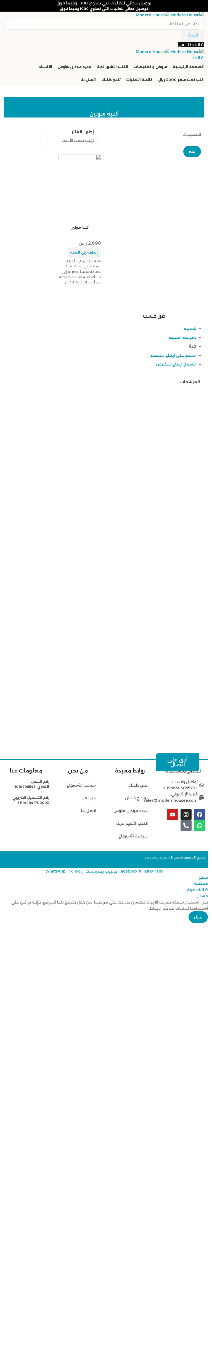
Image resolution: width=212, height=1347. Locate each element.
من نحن (88, 797)
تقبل (198, 1319)
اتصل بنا (88, 810)
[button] (84, 252)
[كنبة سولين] (79, 175)
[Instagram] (186, 814)
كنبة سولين (80, 227)
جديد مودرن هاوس (131, 810)
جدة (192, 616)
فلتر (192, 151)
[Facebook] (199, 814)
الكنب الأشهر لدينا (132, 823)
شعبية (190, 598)
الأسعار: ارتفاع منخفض (176, 634)
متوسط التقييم (182, 607)
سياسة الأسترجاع (133, 836)
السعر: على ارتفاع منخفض (172, 625)
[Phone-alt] (186, 825)
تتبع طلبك (138, 785)
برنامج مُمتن (136, 797)
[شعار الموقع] (186, 14)
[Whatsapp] (199, 825)
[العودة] (193, 104)
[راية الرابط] (154, 370)
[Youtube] (172, 814)
